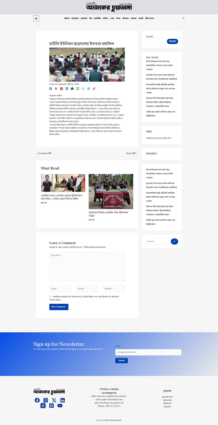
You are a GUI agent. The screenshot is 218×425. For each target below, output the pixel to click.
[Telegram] (88, 88)
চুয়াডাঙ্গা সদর (167, 397)
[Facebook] (50, 88)
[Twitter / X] (56, 88)
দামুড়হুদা (167, 407)
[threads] (43, 405)
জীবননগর (167, 404)
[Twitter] (54, 400)
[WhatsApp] (83, 88)
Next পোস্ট (132, 153)
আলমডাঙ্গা (167, 400)
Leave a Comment (57, 84)
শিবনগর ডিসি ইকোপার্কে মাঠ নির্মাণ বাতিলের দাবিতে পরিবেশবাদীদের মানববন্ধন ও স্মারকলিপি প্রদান (159, 102)
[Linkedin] (67, 88)
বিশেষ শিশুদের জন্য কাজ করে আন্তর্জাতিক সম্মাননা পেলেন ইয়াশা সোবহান (159, 66)
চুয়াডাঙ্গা (44, 203)
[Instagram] (45, 400)
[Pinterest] (61, 88)
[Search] (174, 241)
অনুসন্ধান (149, 37)
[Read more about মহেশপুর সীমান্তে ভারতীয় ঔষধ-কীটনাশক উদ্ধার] (111, 192)
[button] (183, 19)
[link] (94, 88)
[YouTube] (60, 405)
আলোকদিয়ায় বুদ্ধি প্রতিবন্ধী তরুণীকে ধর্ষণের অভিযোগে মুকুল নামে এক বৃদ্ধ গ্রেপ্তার (160, 89)
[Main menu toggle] (36, 18)
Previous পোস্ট (43, 153)
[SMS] (72, 88)
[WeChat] (77, 88)
